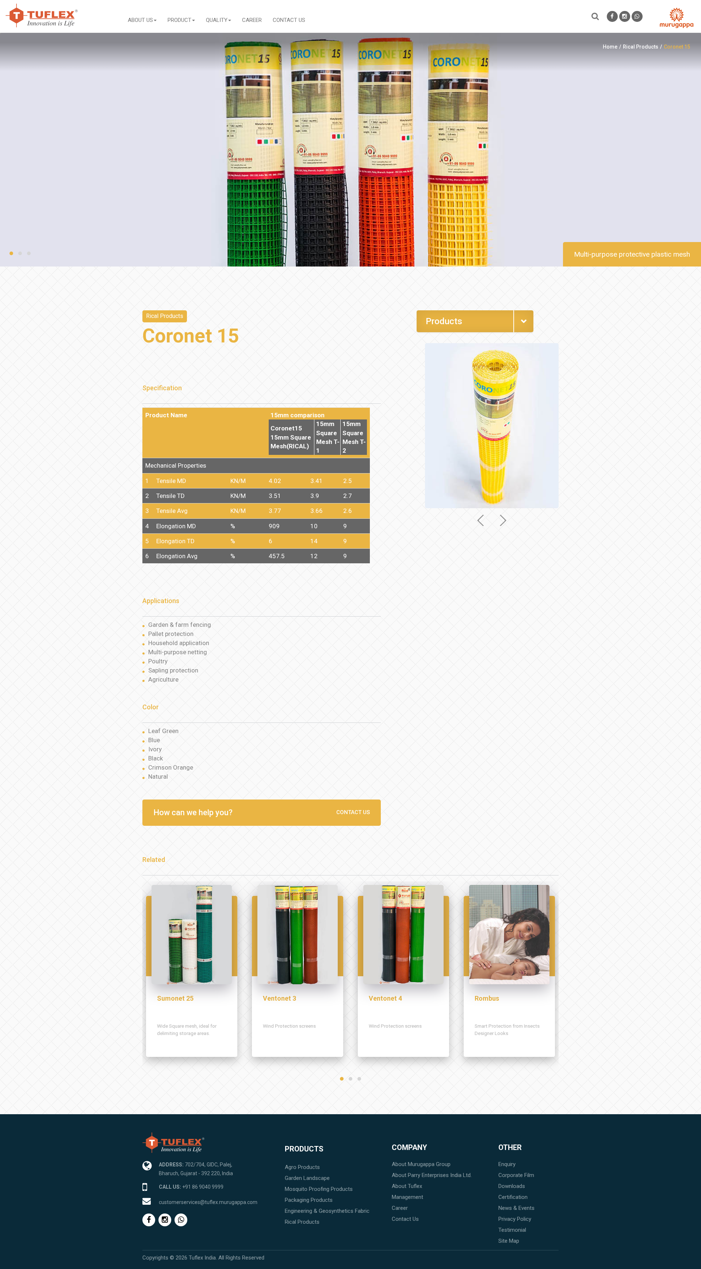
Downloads (511, 1186)
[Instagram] (624, 16)
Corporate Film (516, 1175)
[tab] (475, 321)
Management (407, 1197)
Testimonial (512, 1230)
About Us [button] (140, 20)
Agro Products (302, 1167)
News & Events (516, 1208)
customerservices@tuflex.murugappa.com (208, 1202)
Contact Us (289, 20)
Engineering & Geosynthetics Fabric (327, 1211)
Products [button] (444, 321)
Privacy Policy (514, 1219)
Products (304, 1149)
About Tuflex (407, 1186)
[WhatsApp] (637, 16)
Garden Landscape (307, 1178)
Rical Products (640, 47)
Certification (513, 1197)
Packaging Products (309, 1200)
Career (252, 20)
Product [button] (179, 20)
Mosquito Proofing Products (319, 1189)
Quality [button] (216, 20)
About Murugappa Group (421, 1164)
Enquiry (507, 1164)
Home (610, 47)
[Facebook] (612, 16)
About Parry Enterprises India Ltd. (432, 1175)
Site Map (508, 1241)
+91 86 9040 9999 (202, 1187)
